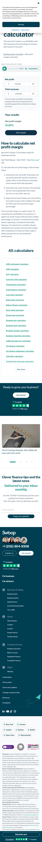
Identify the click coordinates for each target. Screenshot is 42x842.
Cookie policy (7, 677)
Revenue (34, 160)
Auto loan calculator (14, 295)
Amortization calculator (16, 285)
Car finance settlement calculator (20, 351)
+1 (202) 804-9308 (15, 546)
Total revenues (12, 89)
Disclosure (6, 698)
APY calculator (12, 274)
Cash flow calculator (14, 356)
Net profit (9, 79)
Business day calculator (16, 320)
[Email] (21, 510)
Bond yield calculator (15, 310)
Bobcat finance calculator (17, 305)
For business (8, 576)
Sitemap (10, 671)
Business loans (12, 594)
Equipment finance (13, 657)
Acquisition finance (14, 660)
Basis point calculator (15, 300)
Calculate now (21, 834)
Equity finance (12, 602)
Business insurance (14, 649)
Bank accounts (12, 653)
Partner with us (12, 633)
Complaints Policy (34, 829)
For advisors (8, 581)
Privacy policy (7, 682)
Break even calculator (15, 315)
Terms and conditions (9, 687)
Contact (10, 629)
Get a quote (21, 133)
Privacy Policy (25, 30)
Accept (21, 24)
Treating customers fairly (11, 692)
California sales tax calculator (18, 341)
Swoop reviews (12, 636)
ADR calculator (12, 269)
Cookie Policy (15, 30)
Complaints (6, 703)
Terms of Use (34, 825)
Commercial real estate (15, 606)
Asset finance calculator (16, 290)
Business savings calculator (17, 331)
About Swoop (12, 621)
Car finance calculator (15, 346)
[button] (38, 3)
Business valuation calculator (18, 336)
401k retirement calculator (17, 264)
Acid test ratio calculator (16, 279)
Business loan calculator (13, 54)
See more (21, 369)
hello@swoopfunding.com (30, 815)
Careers (10, 625)
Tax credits (11, 610)
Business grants (12, 598)
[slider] (12, 69)
